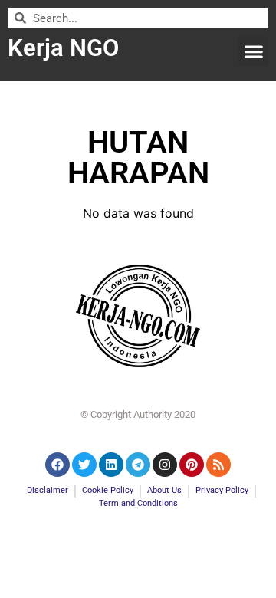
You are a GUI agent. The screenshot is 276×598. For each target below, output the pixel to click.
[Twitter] (84, 464)
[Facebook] (57, 464)
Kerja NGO (63, 48)
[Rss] (218, 464)
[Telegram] (138, 464)
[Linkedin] (111, 464)
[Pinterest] (191, 464)
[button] (253, 51)
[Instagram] (165, 464)
